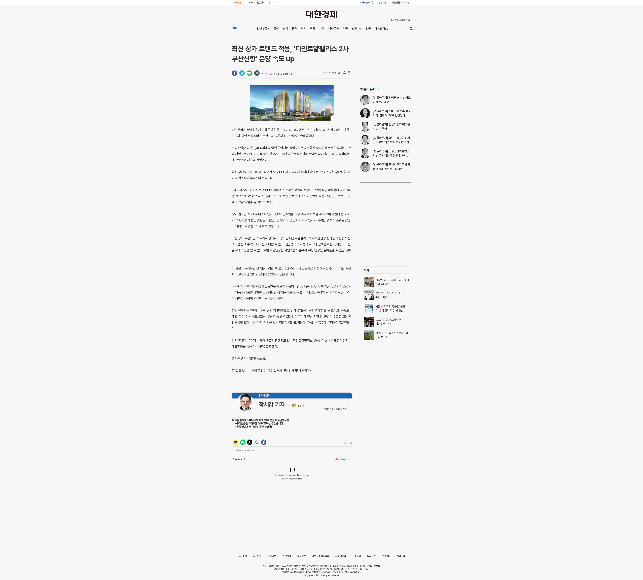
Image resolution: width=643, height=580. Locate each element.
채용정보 (301, 556)
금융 (294, 28)
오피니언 (357, 28)
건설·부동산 (263, 28)
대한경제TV (381, 28)
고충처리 (356, 556)
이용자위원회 (364, 568)
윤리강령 (371, 556)
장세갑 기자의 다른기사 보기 (335, 409)
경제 (303, 28)
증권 (276, 28)
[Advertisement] (385, 59)
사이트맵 (401, 556)
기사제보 (272, 556)
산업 (285, 28)
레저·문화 (333, 28)
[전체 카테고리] (235, 28)
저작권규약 (340, 556)
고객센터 (386, 556)
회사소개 (242, 556)
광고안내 (257, 556)
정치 (312, 28)
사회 (321, 28)
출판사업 (287, 556)
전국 (368, 28)
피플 (345, 28)
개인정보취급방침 (320, 556)
